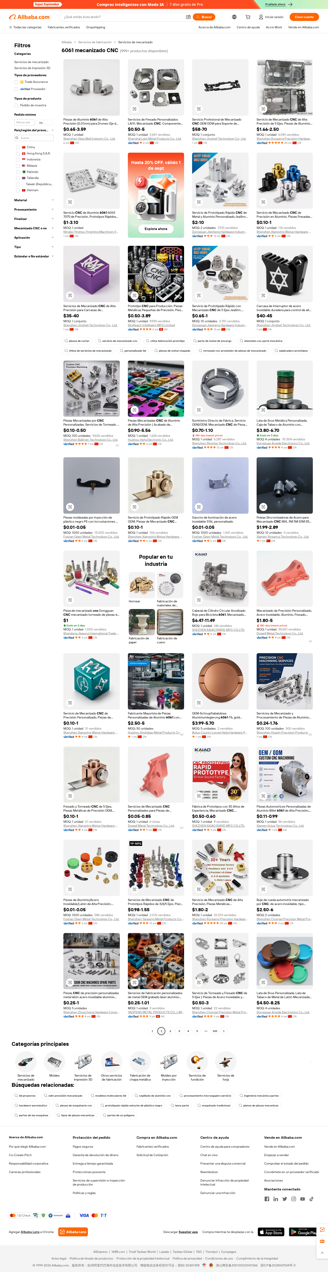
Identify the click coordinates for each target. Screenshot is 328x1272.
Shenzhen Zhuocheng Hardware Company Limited (91, 1012)
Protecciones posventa (89, 1172)
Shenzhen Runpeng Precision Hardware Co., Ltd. (285, 138)
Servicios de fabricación (95, 42)
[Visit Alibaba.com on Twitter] (284, 1199)
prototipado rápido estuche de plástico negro (133, 1105)
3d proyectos (27, 1095)
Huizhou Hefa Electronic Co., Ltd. (150, 439)
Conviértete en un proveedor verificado (291, 1172)
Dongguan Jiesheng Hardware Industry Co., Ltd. (220, 232)
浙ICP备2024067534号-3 (277, 1265)
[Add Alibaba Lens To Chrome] (73, 1231)
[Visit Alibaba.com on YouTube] (302, 1199)
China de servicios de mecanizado (90, 350)
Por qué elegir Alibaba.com (27, 1146)
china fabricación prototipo (167, 341)
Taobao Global (182, 1252)
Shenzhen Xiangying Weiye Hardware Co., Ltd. (285, 232)
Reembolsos (209, 1172)
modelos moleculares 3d (110, 1095)
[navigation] (34, 537)
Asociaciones (273, 1180)
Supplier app (188, 1232)
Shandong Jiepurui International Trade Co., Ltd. (91, 633)
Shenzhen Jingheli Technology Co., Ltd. (219, 138)
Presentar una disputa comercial (222, 1163)
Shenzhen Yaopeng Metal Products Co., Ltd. (156, 919)
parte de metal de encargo (214, 341)
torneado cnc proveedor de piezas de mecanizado (234, 350)
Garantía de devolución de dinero (95, 1155)
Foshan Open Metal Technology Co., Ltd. (91, 536)
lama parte (182, 1105)
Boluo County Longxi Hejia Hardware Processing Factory (220, 732)
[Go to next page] (224, 1031)
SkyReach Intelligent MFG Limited (151, 325)
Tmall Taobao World (142, 1252)
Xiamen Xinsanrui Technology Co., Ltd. (283, 536)
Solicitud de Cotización (152, 1155)
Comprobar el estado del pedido (286, 1163)
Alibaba (67, 42)
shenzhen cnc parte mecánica (263, 341)
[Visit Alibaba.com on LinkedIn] (275, 1199)
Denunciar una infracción (217, 1193)
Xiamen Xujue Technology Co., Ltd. (280, 825)
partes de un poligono (121, 1115)
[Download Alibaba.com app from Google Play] (304, 1231)
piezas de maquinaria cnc (76, 1105)
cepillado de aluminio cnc (155, 1095)
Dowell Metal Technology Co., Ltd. (280, 633)
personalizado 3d (135, 350)
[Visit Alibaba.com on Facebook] (267, 1199)
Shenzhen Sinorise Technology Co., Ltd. (219, 443)
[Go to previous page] (152, 1031)
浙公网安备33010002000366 (237, 1265)
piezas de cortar (79, 341)
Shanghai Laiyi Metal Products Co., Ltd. (154, 138)
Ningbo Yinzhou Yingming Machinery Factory (91, 232)
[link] (322, 1229)
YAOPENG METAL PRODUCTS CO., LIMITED (156, 1012)
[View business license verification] (204, 1265)
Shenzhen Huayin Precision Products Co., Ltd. (285, 732)
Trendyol (212, 1252)
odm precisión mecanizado (65, 1095)
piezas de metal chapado (174, 350)
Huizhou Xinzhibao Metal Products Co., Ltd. (156, 732)
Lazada (164, 1252)
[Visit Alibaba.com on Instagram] (293, 1199)
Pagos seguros (83, 1146)
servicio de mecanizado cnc (119, 341)
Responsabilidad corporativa (28, 1163)
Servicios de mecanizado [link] (135, 42)
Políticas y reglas (84, 1193)
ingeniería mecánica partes (261, 1095)
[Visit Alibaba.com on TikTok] (311, 1199)
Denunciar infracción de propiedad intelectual (224, 1182)
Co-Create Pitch (20, 1155)
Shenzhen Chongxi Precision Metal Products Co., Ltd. (285, 919)
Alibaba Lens (30, 1232)
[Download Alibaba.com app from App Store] (271, 1231)
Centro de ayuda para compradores (224, 1146)
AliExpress (100, 1252)
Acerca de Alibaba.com (26, 1137)
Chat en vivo (209, 1155)
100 (215, 1031)
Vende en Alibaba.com (279, 1146)
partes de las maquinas (33, 1115)
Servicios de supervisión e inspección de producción (99, 1182)
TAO (199, 1252)
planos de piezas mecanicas (260, 1105)
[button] (188, 17)
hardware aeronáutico (33, 1105)
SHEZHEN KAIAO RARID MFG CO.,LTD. (218, 630)
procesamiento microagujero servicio (207, 1095)
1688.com (118, 1252)
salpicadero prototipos (293, 350)
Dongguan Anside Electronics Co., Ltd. (283, 443)
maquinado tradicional (216, 1105)
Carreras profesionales (25, 1172)
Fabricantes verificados (153, 1146)
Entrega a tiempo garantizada (93, 1163)
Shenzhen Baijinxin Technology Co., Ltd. (90, 439)
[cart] (248, 17)
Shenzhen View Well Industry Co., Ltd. (89, 138)
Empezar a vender (276, 1155)
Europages (228, 1252)
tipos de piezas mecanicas (77, 1115)
